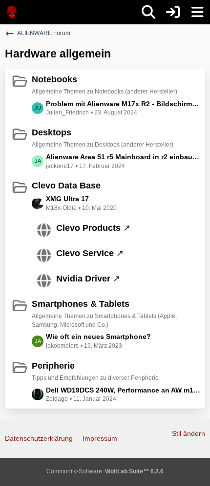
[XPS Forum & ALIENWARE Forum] (12, 12)
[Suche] (148, 12)
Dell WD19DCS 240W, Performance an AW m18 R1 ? (123, 390)
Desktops (51, 132)
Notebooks (54, 79)
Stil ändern (188, 433)
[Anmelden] (173, 12)
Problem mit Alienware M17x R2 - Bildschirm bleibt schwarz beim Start (123, 104)
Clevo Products (88, 228)
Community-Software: (105, 471)
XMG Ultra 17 (67, 199)
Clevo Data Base (66, 185)
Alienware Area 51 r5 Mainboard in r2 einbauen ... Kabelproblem (123, 157)
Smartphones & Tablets (80, 304)
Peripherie (53, 366)
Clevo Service (85, 253)
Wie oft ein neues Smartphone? (98, 336)
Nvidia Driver (83, 278)
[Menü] (197, 12)
